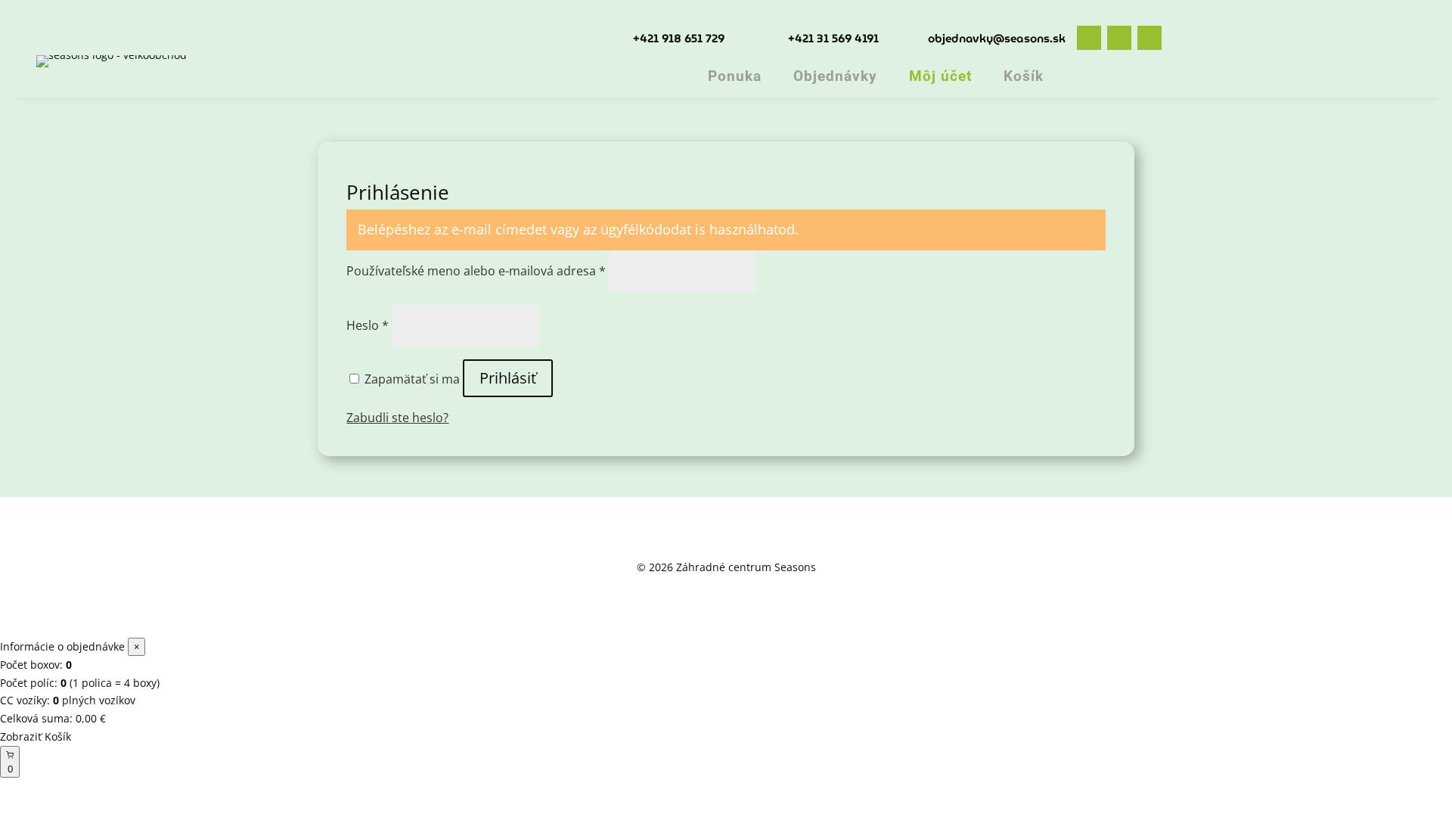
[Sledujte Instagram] (1119, 38)
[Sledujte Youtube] (1149, 38)
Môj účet (940, 76)
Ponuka (735, 76)
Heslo (367, 325)
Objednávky (835, 76)
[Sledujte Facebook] (1089, 38)
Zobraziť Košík (35, 736)
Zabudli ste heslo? (397, 417)
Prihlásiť (507, 378)
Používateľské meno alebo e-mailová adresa (476, 270)
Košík (1024, 76)
